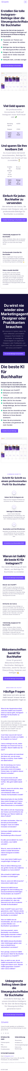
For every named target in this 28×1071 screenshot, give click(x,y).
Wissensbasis (18, 1040)
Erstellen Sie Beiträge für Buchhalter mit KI (14, 220)
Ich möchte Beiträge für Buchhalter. (11, 65)
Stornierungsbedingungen (21, 1044)
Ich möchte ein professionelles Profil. (14, 543)
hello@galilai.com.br (9, 1056)
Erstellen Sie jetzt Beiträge (9, 430)
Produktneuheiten (5, 1049)
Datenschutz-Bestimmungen (18, 1047)
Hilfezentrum (4, 1047)
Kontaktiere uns (19, 1042)
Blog (2, 1044)
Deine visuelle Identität (10, 270)
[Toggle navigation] (25, 2)
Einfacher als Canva (10, 604)
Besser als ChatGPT (10, 585)
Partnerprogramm (5, 1042)
